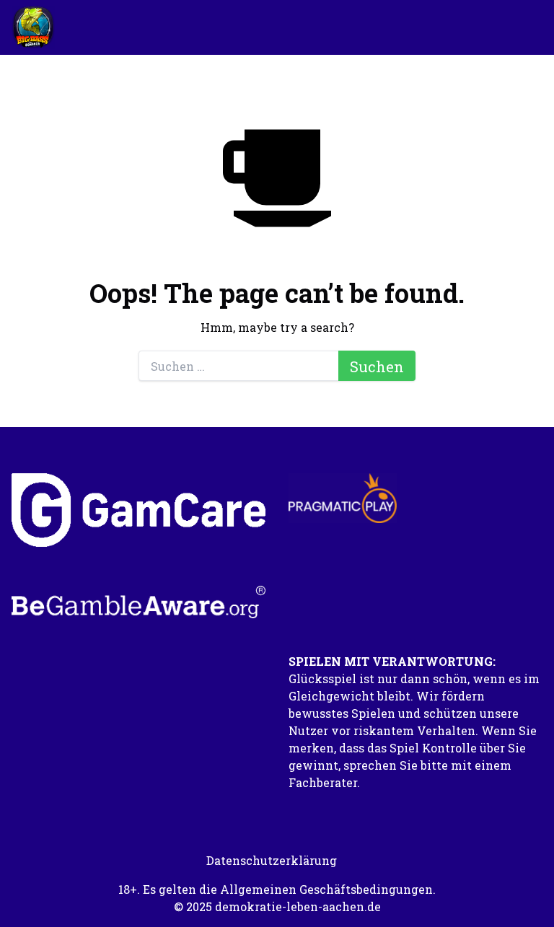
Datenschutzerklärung (271, 860)
